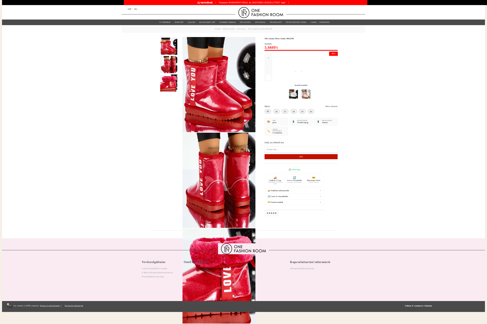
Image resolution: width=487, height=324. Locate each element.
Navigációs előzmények (74, 306)
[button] (297, 71)
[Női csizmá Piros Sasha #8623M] (169, 46)
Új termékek (165, 22)
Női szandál (245, 22)
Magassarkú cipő (207, 22)
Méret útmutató (331, 106)
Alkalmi (191, 22)
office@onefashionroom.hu (302, 268)
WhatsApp (294, 170)
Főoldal (218, 29)
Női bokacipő (276, 22)
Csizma (314, 22)
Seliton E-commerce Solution (418, 306)
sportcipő (179, 22)
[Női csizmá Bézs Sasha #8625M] (293, 94)
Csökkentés (324, 22)
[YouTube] (307, 277)
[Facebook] (292, 277)
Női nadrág (260, 22)
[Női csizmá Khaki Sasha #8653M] (306, 94)
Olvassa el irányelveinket (50, 306)
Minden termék (229, 29)
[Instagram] (299, 277)
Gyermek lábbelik (227, 22)
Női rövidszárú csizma (296, 22)
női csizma (241, 29)
